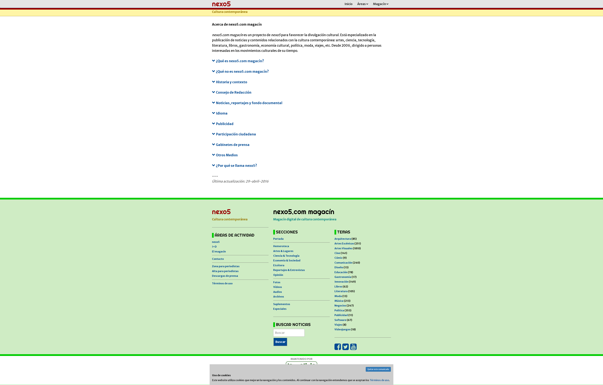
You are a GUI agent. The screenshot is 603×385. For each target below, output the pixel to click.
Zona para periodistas (225, 266)
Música (338, 300)
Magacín (379, 4)
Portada (278, 238)
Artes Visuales (343, 248)
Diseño (338, 267)
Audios (277, 291)
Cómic (338, 257)
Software (340, 320)
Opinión (278, 274)
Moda (338, 296)
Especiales (279, 308)
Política (339, 310)
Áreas (361, 4)
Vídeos (277, 287)
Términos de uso (222, 283)
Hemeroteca (281, 246)
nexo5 (216, 241)
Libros (338, 286)
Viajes (338, 324)
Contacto (218, 258)
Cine (337, 253)
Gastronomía (342, 277)
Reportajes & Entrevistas (289, 270)
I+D (214, 246)
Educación (340, 272)
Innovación (341, 281)
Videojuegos (342, 329)
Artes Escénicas (344, 243)
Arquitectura (342, 238)
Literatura (341, 291)
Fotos (276, 282)
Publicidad (341, 315)
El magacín (219, 251)
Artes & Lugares (283, 251)
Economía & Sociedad (286, 260)
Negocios (340, 305)
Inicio (349, 4)
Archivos (278, 296)
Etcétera (278, 265)
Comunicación (343, 262)
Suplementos (281, 304)
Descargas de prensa (225, 275)
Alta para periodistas (225, 271)
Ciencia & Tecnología (286, 255)
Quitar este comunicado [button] (378, 369)
